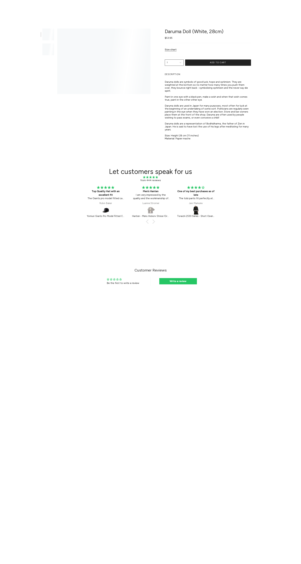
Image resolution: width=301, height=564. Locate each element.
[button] (107, 7)
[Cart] (294, 7)
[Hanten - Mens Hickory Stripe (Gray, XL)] (151, 210)
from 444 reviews (150, 180)
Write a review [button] (178, 281)
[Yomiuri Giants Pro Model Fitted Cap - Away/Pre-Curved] (105, 210)
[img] (150, 177)
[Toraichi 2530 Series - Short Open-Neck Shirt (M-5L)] (196, 210)
